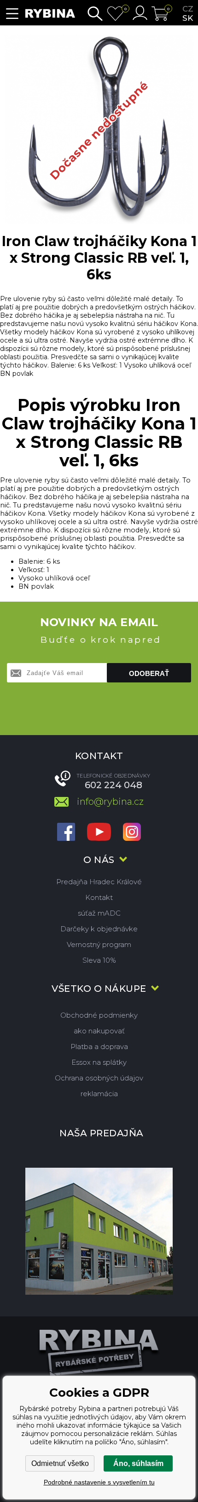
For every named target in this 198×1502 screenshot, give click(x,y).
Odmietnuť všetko (60, 1463)
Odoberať (149, 673)
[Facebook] (66, 833)
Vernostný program (99, 944)
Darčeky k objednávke (99, 928)
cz (187, 8)
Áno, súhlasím (138, 1463)
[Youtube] (99, 833)
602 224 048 (113, 785)
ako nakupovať (99, 1030)
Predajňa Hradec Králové (99, 881)
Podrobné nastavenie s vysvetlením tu (99, 1482)
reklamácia (99, 1093)
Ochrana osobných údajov (99, 1078)
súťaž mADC (99, 913)
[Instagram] (132, 833)
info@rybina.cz (110, 801)
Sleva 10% (99, 960)
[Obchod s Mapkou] (99, 1231)
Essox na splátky (99, 1062)
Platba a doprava (99, 1046)
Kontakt (99, 897)
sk (187, 18)
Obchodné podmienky (99, 1015)
